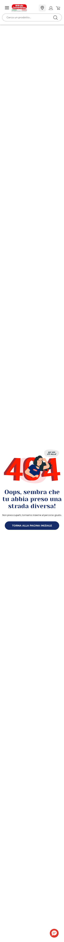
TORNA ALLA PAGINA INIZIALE (32, 525)
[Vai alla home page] (24, 8)
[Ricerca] (48, 8)
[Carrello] (58, 8)
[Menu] (7, 8)
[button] (54, 933)
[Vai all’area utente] (51, 8)
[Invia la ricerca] (55, 17)
